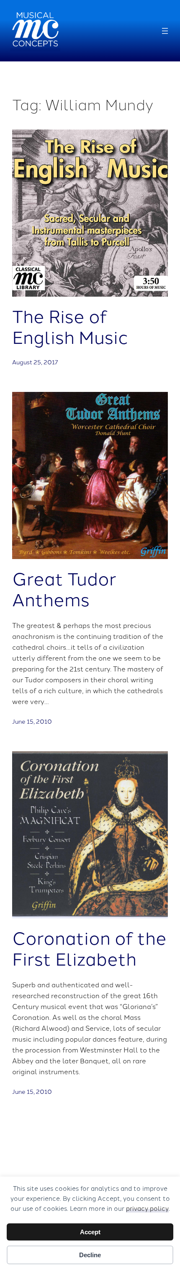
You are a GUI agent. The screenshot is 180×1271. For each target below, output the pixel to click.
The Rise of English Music (70, 326)
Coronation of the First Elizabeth (89, 948)
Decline (90, 1254)
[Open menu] (165, 31)
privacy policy (147, 1208)
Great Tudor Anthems (64, 588)
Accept (90, 1231)
